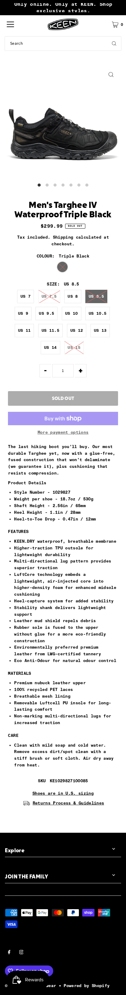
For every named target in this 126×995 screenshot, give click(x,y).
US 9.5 (46, 313)
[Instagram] (21, 953)
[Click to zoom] (111, 75)
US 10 (71, 313)
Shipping (63, 237)
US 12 (76, 330)
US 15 (74, 347)
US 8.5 (96, 296)
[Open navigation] (10, 24)
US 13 (100, 330)
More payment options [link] (63, 432)
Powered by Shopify (86, 985)
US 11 (24, 330)
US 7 (25, 296)
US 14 (50, 347)
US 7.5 (49, 296)
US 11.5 (50, 330)
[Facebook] (9, 953)
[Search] (114, 43)
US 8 (73, 296)
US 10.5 (97, 313)
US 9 (23, 313)
